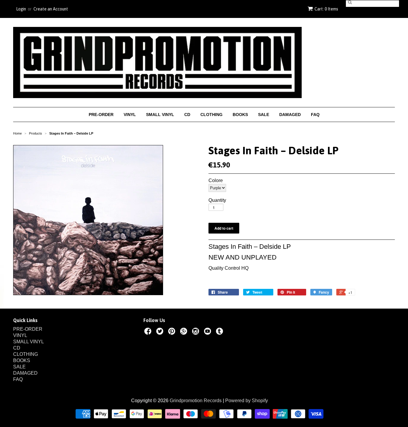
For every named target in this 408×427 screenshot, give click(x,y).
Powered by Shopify (246, 400)
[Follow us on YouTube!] (208, 332)
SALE (263, 114)
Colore (215, 180)
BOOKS (240, 114)
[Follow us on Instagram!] (196, 332)
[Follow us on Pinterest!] (172, 332)
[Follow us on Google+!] (184, 332)
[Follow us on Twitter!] (160, 332)
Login (21, 9)
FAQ (315, 114)
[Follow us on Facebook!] (148, 332)
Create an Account (50, 9)
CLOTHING (211, 114)
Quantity (217, 200)
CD (187, 114)
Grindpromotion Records (196, 400)
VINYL (130, 114)
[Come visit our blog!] (220, 332)
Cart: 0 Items (326, 9)
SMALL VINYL (160, 114)
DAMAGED (290, 114)
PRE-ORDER (101, 114)
